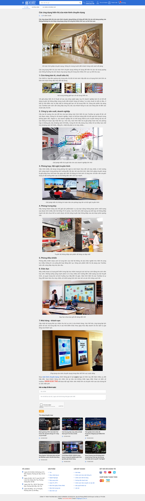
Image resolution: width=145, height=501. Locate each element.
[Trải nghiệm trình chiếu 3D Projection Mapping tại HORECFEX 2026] (95, 424)
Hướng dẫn (35, 7)
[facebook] (101, 472)
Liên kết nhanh (79, 469)
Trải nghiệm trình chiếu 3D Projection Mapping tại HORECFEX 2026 (95, 433)
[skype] (114, 472)
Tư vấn (26, 7)
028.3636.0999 (66, 498)
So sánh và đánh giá (49, 7)
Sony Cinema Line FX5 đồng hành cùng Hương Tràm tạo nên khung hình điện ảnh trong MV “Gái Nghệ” (95, 457)
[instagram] (105, 472)
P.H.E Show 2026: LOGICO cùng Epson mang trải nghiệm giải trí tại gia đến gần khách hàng (72, 457)
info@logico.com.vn (81, 498)
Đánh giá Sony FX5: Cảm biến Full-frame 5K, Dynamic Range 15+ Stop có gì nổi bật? (49, 433)
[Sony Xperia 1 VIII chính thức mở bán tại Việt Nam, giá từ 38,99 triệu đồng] (49, 447)
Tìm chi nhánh (103, 2)
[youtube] (110, 472)
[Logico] (31, 2)
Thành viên (114, 2)
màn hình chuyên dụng (50, 377)
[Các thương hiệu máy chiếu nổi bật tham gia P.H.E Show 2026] (72, 424)
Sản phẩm (51, 469)
